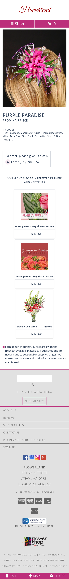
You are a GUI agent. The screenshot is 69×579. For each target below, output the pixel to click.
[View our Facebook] (25, 459)
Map (36, 576)
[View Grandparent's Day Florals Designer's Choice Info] (34, 257)
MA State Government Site (48, 560)
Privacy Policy (11, 565)
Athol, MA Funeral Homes (20, 554)
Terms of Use (58, 565)
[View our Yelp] (43, 459)
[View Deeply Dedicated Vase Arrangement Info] (34, 307)
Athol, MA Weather (16, 560)
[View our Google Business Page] (31, 459)
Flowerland (34, 10)
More (7, 139)
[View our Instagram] (37, 459)
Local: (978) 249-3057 (34, 484)
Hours (59, 576)
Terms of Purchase (35, 565)
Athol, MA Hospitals (52, 554)
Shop (19, 23)
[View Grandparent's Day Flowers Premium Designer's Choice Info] (34, 207)
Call (12, 576)
